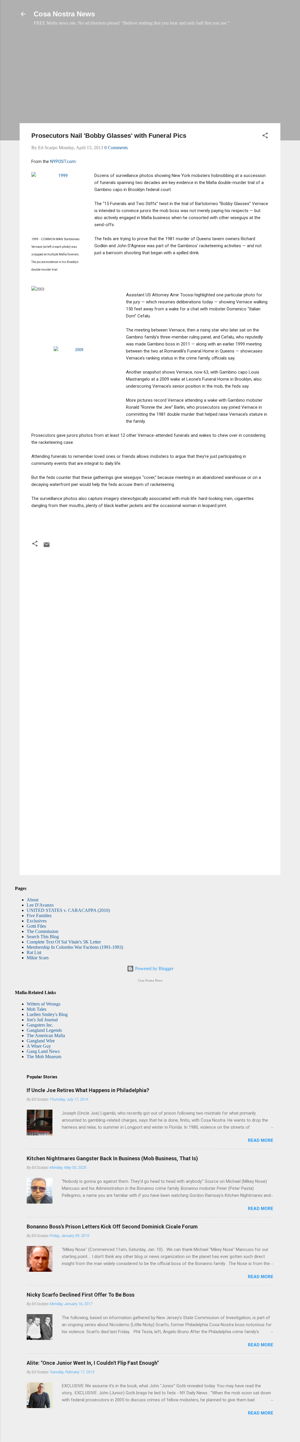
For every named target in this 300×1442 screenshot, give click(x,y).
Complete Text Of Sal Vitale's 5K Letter (64, 941)
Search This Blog (43, 936)
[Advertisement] (150, 77)
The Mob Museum (44, 1056)
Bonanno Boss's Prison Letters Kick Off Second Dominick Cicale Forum (112, 1226)
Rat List (34, 952)
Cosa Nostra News (64, 14)
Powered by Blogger (153, 968)
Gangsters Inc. (40, 1024)
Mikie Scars (38, 957)
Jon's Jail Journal (42, 1019)
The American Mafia (46, 1035)
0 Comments (116, 147)
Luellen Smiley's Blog (47, 1014)
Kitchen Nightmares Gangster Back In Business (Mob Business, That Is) (112, 1158)
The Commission (42, 931)
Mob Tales (36, 1009)
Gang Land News (43, 1051)
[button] (265, 136)
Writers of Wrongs (43, 1003)
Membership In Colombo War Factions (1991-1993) (75, 947)
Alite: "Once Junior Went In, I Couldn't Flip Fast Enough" (93, 1363)
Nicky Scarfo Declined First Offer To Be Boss (80, 1295)
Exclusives (37, 920)
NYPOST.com (63, 161)
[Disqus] (150, 630)
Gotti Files (36, 926)
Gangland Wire (41, 1040)
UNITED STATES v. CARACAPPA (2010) (68, 910)
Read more (260, 1140)
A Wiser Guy (39, 1046)
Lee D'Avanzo (40, 905)
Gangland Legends (44, 1030)
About (32, 899)
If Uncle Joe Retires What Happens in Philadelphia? (88, 1090)
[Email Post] (46, 546)
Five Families (39, 915)
